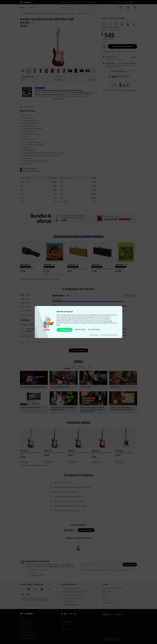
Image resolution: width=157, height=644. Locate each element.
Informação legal (94, 335)
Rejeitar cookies (80, 329)
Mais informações (94, 329)
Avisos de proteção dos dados (109, 335)
